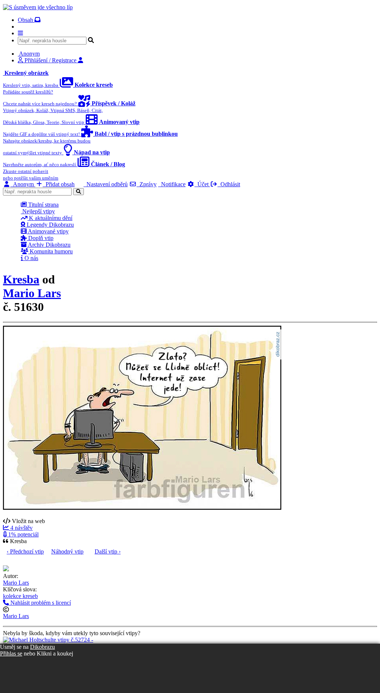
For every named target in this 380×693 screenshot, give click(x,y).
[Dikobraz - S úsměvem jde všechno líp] (38, 7)
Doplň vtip (40, 238)
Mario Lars (32, 293)
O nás (30, 258)
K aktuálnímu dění (49, 218)
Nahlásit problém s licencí (40, 603)
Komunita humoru (50, 251)
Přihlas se (11, 653)
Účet (202, 184)
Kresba (21, 279)
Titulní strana (43, 204)
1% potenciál (23, 534)
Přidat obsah (59, 184)
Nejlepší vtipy (38, 211)
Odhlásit (228, 184)
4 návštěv (21, 528)
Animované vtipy (48, 231)
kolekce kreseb (20, 596)
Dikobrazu (42, 647)
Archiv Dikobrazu (49, 245)
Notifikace (172, 184)
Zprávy (147, 184)
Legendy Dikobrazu (49, 224)
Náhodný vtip (67, 551)
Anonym (22, 184)
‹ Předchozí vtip (25, 551)
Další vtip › (108, 551)
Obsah (26, 20)
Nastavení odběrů (105, 184)
